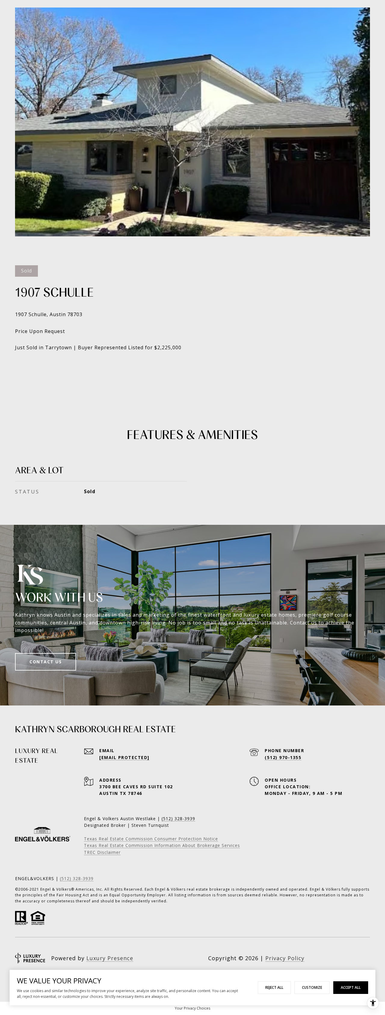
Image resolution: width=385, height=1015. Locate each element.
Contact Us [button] (45, 662)
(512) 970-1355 (283, 757)
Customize (312, 987)
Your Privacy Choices (192, 1008)
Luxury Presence (109, 958)
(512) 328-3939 (77, 878)
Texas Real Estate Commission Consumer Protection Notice (151, 839)
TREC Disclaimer (102, 852)
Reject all (274, 987)
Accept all (351, 987)
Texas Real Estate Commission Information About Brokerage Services (162, 845)
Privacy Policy (284, 958)
